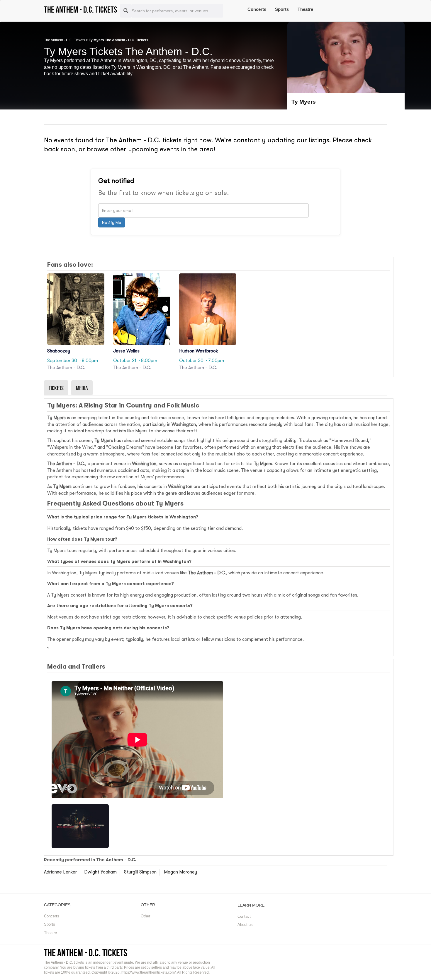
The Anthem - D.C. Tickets (64, 40)
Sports (282, 9)
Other (145, 916)
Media (82, 388)
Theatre (305, 9)
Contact (244, 916)
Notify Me (111, 222)
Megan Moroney (180, 872)
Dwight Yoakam (100, 872)
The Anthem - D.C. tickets (85, 952)
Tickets (56, 388)
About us (245, 924)
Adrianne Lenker (60, 872)
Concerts (256, 9)
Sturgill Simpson (140, 872)
